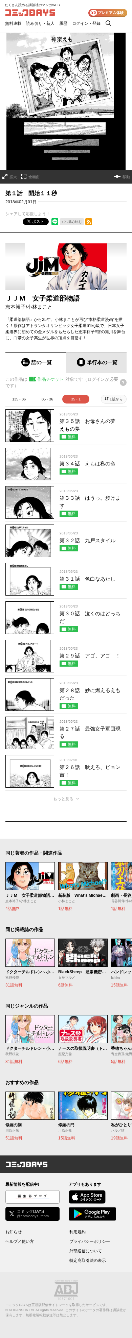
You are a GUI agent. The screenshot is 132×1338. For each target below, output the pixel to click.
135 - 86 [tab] (19, 399)
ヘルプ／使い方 (19, 1241)
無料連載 (13, 23)
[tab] (35, 362)
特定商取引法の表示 (87, 1260)
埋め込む (74, 222)
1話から (116, 399)
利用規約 (77, 1232)
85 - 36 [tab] (47, 399)
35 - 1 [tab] (76, 399)
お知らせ (13, 1232)
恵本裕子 (15, 307)
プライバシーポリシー (89, 1241)
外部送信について (85, 1251)
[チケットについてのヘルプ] (123, 382)
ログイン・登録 (86, 23)
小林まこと (39, 307)
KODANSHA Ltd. (22, 1310)
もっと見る (63, 798)
